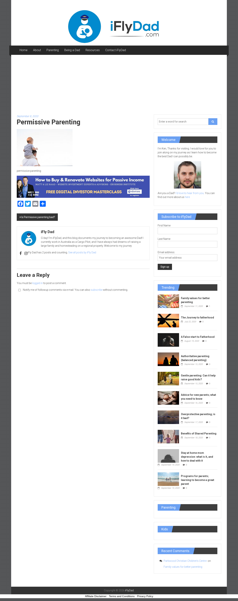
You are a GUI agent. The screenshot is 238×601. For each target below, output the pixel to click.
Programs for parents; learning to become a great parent (197, 480)
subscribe (96, 289)
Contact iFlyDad (115, 50)
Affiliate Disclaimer (96, 596)
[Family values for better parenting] (168, 300)
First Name (164, 225)
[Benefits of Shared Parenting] (168, 436)
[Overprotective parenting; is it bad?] (168, 416)
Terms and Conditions (122, 596)
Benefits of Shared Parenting (198, 433)
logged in (37, 283)
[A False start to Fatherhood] (168, 339)
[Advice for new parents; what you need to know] (168, 397)
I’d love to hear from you (190, 193)
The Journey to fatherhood (197, 317)
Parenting (52, 50)
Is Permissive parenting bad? (38, 217)
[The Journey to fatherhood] (168, 320)
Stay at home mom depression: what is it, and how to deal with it (197, 456)
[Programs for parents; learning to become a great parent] (168, 478)
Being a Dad (72, 50)
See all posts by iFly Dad (82, 252)
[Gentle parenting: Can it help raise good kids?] (168, 378)
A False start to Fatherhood (198, 336)
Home (24, 50)
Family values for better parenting (183, 566)
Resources (93, 50)
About (37, 50)
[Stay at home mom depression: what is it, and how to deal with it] (168, 455)
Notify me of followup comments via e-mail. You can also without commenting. (75, 289)
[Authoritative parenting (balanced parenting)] (168, 358)
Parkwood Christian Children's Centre (185, 560)
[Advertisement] (119, 83)
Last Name (164, 238)
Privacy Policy (145, 596)
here (187, 197)
